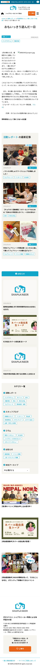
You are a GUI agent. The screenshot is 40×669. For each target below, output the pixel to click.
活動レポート (11, 18)
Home (3, 18)
